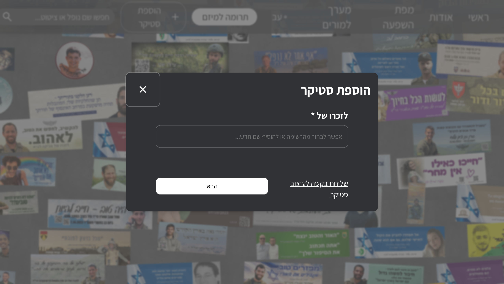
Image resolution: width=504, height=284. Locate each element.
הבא (212, 186)
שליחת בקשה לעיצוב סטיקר (319, 188)
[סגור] (143, 89)
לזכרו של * (329, 116)
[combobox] (252, 136)
